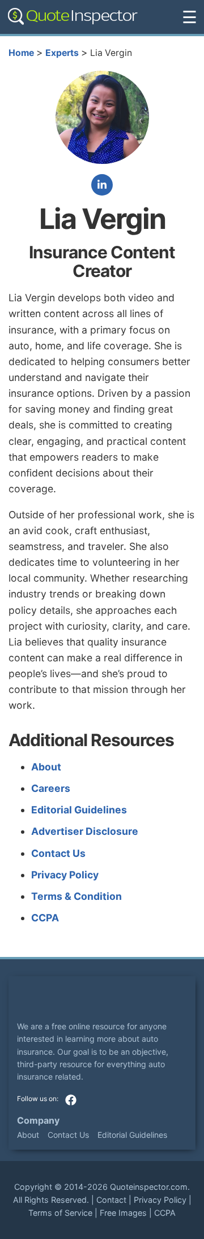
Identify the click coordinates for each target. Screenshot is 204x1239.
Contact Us (58, 853)
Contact (111, 1200)
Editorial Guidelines (79, 810)
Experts (62, 52)
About (46, 767)
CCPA (45, 918)
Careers (50, 788)
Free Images (123, 1213)
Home (21, 52)
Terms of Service (60, 1213)
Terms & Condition (76, 896)
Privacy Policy (65, 875)
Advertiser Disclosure (84, 831)
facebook (71, 1100)
